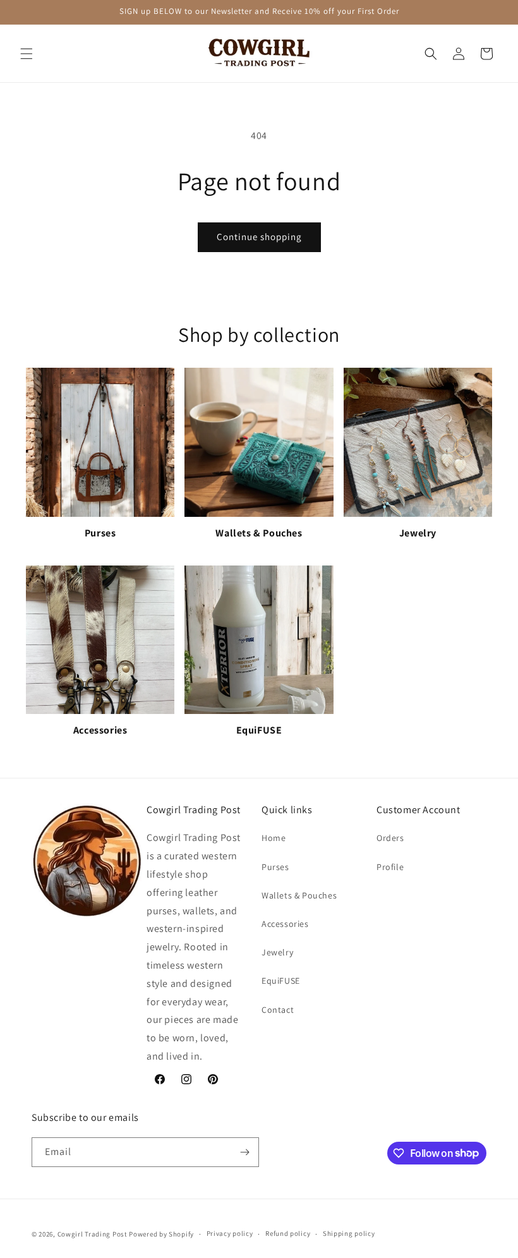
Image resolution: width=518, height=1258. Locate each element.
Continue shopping (259, 237)
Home (274, 838)
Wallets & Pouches (299, 895)
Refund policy (287, 1233)
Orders (390, 838)
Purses (275, 867)
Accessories (285, 923)
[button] (26, 54)
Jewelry (277, 952)
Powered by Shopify (161, 1234)
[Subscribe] (244, 1152)
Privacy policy (230, 1233)
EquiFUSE (281, 980)
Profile (390, 867)
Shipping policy (349, 1233)
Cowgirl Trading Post (92, 1234)
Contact (278, 1009)
